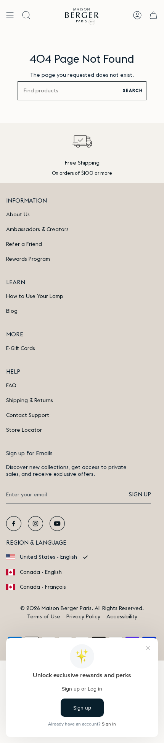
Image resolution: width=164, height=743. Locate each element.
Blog (12, 311)
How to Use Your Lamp (34, 296)
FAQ (11, 385)
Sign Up (140, 494)
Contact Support (27, 415)
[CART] (153, 15)
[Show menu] (10, 15)
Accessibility (121, 616)
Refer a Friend (24, 244)
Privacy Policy (83, 616)
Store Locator (24, 430)
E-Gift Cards (20, 348)
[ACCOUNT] (137, 15)
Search (133, 91)
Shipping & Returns (29, 400)
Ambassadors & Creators (37, 229)
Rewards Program (28, 259)
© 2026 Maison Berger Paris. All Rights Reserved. (82, 608)
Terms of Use (43, 616)
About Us (18, 214)
